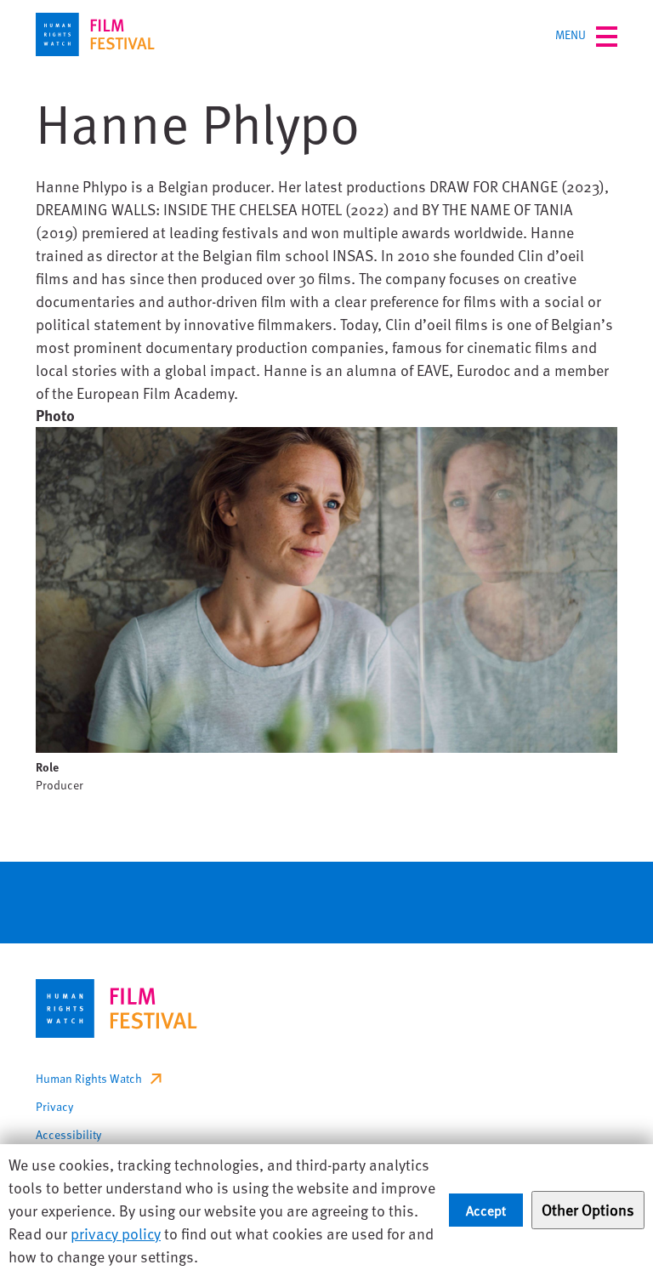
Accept (486, 1209)
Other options (588, 1209)
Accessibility (68, 1134)
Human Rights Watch (89, 1078)
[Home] (95, 34)
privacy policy (116, 1233)
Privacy (54, 1106)
